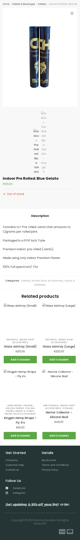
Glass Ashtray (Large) (59, 346)
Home (6, 4)
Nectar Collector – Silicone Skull (59, 414)
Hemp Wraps (14, 405)
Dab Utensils (50, 405)
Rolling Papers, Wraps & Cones (20, 409)
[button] (72, 13)
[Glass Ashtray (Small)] (20, 319)
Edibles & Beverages (23, 4)
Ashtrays (12, 339)
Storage (68, 408)
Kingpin (28, 405)
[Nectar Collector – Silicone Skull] (59, 386)
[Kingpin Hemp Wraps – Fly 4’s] (20, 386)
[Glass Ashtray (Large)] (59, 319)
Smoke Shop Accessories (47, 280)
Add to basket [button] (20, 359)
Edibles (42, 4)
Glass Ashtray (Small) (20, 346)
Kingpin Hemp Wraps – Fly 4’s (20, 420)
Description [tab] (40, 216)
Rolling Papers (15, 408)
